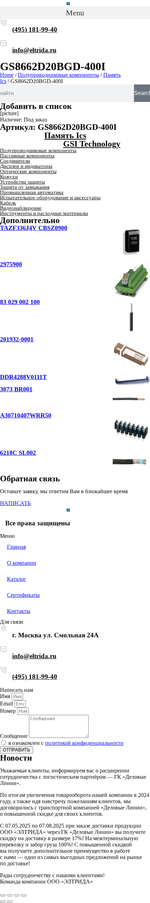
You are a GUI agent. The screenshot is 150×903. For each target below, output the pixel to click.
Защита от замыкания (25, 187)
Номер (8, 711)
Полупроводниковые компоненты (58, 75)
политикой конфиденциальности (84, 743)
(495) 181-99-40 (34, 29)
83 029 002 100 (20, 301)
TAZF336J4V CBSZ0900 (33, 227)
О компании (21, 563)
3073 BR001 (16, 389)
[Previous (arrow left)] (3, 902)
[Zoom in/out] (24, 895)
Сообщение (14, 736)
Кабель (8, 203)
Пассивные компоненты (27, 155)
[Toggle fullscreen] (17, 895)
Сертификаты (23, 595)
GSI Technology (91, 143)
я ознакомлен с (65, 743)
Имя (6, 696)
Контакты (18, 611)
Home (7, 75)
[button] (75, 12)
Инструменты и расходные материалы (44, 213)
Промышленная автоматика (31, 192)
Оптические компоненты (28, 171)
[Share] (10, 895)
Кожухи (9, 176)
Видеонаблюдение (21, 208)
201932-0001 (16, 339)
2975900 (11, 264)
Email (7, 703)
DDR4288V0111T (23, 376)
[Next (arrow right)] (10, 902)
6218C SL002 (18, 452)
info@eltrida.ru (34, 50)
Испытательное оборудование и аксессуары (50, 197)
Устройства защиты (22, 182)
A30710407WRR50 (25, 415)
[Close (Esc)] (3, 895)
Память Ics (65, 135)
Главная (16, 547)
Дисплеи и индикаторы (26, 166)
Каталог (16, 579)
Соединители (15, 161)
